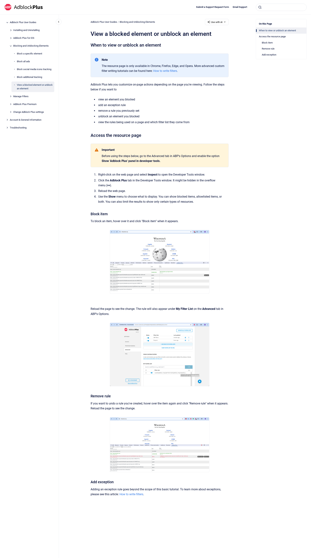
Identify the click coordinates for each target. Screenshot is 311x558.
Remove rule (268, 48)
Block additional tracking (29, 77)
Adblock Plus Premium (24, 104)
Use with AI (217, 22)
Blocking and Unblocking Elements (31, 46)
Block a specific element (29, 53)
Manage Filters (21, 96)
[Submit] (260, 7)
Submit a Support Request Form (212, 7)
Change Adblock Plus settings (28, 112)
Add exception (269, 54)
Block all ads (23, 61)
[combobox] (281, 7)
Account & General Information (25, 119)
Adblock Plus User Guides (23, 22)
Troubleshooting (18, 127)
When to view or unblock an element (277, 30)
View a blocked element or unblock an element (35, 87)
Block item (267, 42)
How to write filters (165, 71)
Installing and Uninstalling (26, 30)
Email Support (240, 7)
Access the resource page (272, 36)
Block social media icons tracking (34, 69)
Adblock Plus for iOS (23, 38)
